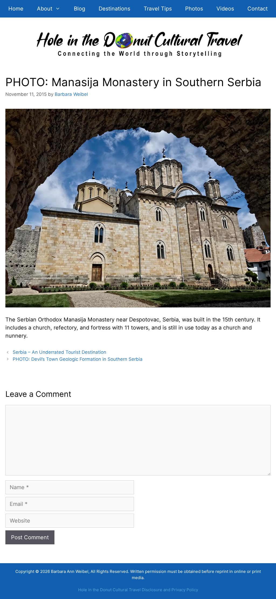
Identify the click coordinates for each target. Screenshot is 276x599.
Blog (79, 8)
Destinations (114, 8)
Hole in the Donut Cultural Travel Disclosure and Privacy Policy (138, 589)
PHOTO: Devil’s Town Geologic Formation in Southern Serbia (78, 359)
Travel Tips (158, 8)
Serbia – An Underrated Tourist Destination (59, 352)
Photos (194, 8)
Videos (225, 8)
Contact (257, 8)
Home (15, 8)
